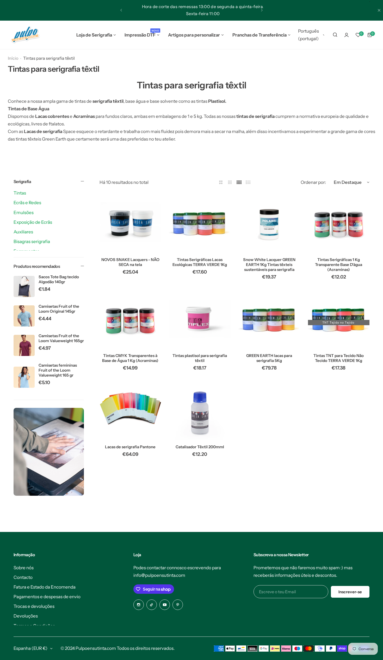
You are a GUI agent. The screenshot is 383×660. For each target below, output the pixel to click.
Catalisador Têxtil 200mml (200, 446)
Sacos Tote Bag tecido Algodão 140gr (59, 279)
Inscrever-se (350, 591)
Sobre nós (24, 567)
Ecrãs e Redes (27, 202)
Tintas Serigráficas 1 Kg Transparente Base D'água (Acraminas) (338, 264)
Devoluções (26, 616)
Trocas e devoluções (34, 606)
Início (13, 58)
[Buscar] (335, 35)
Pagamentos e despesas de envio (47, 596)
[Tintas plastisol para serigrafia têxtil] (200, 318)
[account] (346, 35)
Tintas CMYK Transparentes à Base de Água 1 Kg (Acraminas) (130, 358)
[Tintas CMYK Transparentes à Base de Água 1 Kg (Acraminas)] (130, 318)
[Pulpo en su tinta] (25, 34)
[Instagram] (138, 605)
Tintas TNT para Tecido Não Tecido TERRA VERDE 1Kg (338, 358)
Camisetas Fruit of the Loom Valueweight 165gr (61, 338)
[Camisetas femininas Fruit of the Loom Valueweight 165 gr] (24, 377)
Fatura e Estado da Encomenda (45, 587)
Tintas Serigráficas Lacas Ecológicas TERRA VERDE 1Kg (199, 262)
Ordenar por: (313, 182)
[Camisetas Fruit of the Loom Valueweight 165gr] (24, 345)
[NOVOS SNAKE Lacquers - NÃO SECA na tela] (130, 222)
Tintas (20, 193)
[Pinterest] (177, 605)
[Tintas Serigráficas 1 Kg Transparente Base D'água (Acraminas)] (339, 222)
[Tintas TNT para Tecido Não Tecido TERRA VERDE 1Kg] (339, 318)
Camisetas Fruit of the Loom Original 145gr (59, 309)
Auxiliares (23, 231)
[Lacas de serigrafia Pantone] (130, 409)
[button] (121, 10)
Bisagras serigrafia (32, 241)
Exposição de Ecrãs (33, 222)
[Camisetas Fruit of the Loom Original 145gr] (24, 315)
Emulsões (24, 212)
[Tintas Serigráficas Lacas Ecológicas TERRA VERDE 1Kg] (200, 222)
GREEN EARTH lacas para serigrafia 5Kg (269, 358)
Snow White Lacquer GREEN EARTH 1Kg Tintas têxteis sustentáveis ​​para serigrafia (269, 264)
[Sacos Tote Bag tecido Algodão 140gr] (24, 286)
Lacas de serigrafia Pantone (130, 446)
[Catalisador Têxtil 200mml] (200, 409)
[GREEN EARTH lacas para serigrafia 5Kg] (269, 318)
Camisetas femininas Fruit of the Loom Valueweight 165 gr (58, 370)
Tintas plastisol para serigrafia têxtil (199, 358)
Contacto (23, 577)
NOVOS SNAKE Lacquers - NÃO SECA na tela (130, 262)
